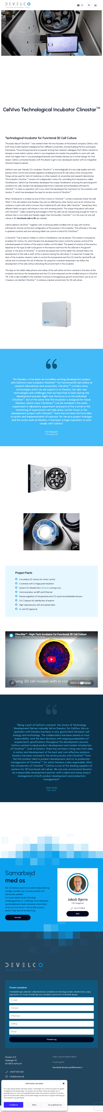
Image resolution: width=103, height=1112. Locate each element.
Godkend (13, 1105)
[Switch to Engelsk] (82, 5)
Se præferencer (55, 1105)
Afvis (34, 1105)
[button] (63, 1083)
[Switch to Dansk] (78, 5)
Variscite (45, 588)
